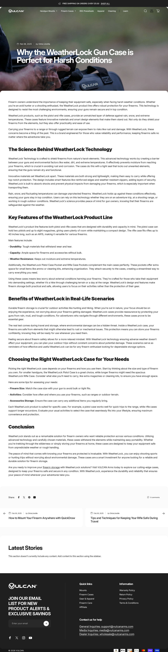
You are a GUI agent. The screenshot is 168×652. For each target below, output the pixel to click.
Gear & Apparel (86, 598)
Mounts (83, 590)
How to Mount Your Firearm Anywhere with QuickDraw (42, 518)
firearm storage (51, 467)
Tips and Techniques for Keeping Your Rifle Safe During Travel (124, 519)
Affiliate (83, 607)
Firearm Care (85, 603)
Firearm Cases (86, 594)
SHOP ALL (105, 3)
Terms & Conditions (128, 603)
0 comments (155, 497)
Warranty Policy (127, 590)
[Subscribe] (46, 623)
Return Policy (125, 594)
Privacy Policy (126, 598)
